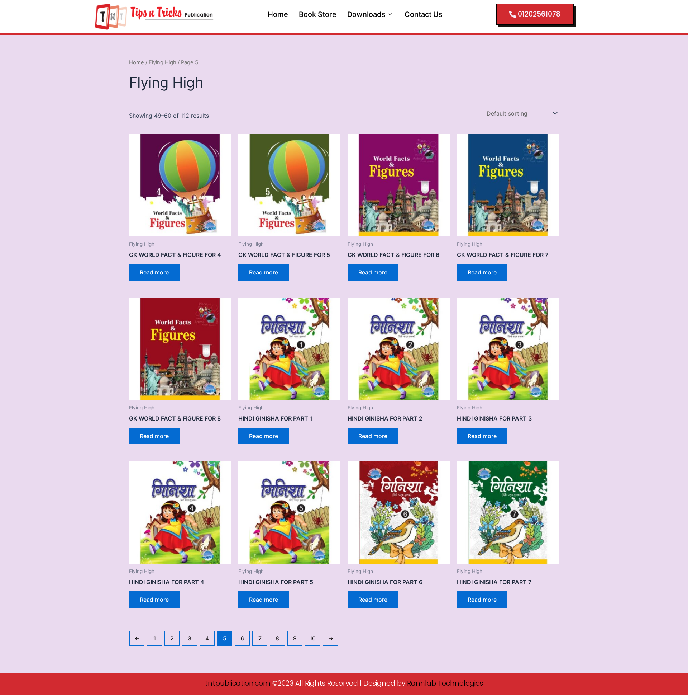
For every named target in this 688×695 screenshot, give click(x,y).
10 (313, 638)
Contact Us (424, 14)
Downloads (366, 14)
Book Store (317, 14)
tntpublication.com (238, 683)
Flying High (162, 62)
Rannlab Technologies (445, 683)
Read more (154, 272)
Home (278, 14)
